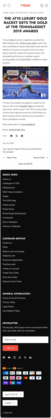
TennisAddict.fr (28, 124)
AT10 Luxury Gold (28, 43)
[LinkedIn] (30, 357)
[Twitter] (25, 357)
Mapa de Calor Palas (12, 281)
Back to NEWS (25, 163)
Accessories (8, 217)
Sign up (10, 348)
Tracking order (9, 264)
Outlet (5, 196)
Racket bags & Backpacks (14, 213)
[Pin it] (22, 135)
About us (7, 179)
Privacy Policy (9, 302)
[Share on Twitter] (16, 135)
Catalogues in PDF (11, 183)
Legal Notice (8, 306)
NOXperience (9, 187)
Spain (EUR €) (11, 394)
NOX (10, 413)
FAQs (5, 247)
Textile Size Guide (11, 272)
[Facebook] (4, 357)
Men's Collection (10, 222)
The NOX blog (9, 200)
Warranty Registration (13, 260)
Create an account (11, 268)
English (8, 403)
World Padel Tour (17, 129)
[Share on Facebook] (11, 135)
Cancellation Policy (11, 310)
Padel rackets (9, 204)
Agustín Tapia (22, 13)
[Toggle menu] (4, 5)
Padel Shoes (8, 209)
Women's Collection (12, 226)
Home (5, 13)
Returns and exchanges (13, 251)
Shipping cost (9, 255)
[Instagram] (14, 357)
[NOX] (25, 5)
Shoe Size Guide (10, 277)
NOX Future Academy (13, 192)
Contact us (7, 242)
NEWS (11, 13)
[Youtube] (9, 357)
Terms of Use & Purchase (14, 298)
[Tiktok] (19, 357)
